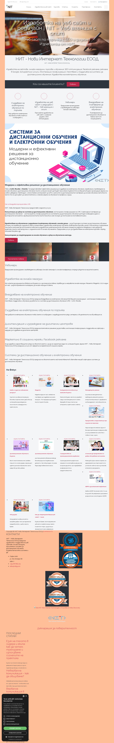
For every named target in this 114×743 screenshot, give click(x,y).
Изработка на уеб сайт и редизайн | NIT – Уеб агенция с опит (57, 27)
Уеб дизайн (13, 514)
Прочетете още (21, 712)
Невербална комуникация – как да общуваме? (17, 673)
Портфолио (86, 7)
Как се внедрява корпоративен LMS (17, 204)
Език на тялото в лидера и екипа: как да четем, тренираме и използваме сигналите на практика (17, 650)
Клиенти (75, 7)
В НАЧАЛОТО (48, 531)
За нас (86, 1)
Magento (38, 390)
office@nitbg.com (24, 1)
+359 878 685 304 (12, 1)
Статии (65, 7)
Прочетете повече (16, 259)
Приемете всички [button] (15, 728)
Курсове (57, 7)
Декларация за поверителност (57, 628)
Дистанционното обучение (44, 453)
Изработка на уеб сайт (43, 7)
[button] (15, 737)
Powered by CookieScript (15, 739)
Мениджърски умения (92, 390)
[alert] (15, 717)
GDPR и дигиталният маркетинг (95, 486)
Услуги (28, 7)
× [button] (26, 696)
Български (103, 1)
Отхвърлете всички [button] (15, 733)
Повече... (73, 84)
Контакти (93, 1)
